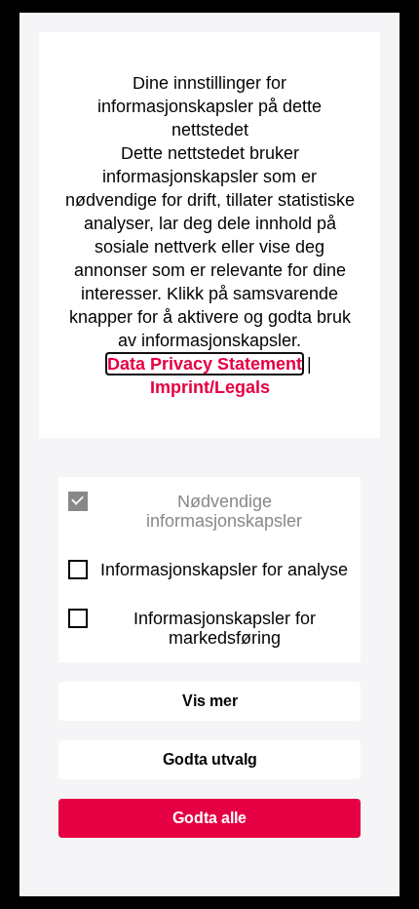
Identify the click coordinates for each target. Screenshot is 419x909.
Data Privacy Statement (204, 364)
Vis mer (210, 700)
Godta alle (209, 818)
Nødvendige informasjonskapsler (224, 511)
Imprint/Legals (210, 387)
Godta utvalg (210, 759)
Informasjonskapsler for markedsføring (224, 628)
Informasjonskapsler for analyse (224, 569)
